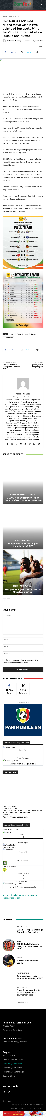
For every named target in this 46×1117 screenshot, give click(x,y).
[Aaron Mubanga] (5, 40)
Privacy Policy (9, 1026)
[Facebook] (7, 443)
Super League (27, 21)
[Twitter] (25, 443)
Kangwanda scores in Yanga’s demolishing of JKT (23, 544)
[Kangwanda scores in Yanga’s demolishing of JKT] (23, 526)
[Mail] (21, 443)
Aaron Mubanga (15, 41)
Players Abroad (22, 540)
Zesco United (8, 338)
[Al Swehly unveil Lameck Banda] (9, 960)
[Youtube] (39, 443)
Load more (22, 1002)
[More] (37, 52)
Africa (19, 957)
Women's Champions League (22, 494)
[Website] (30, 443)
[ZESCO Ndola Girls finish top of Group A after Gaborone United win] (23, 481)
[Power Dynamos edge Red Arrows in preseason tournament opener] (9, 991)
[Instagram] (12, 443)
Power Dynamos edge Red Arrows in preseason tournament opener (29, 992)
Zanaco (33, 334)
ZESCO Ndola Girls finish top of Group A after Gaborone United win (23, 499)
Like (9, 685)
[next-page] (8, 600)
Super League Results (12, 1067)
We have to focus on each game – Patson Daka (11, 367)
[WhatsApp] (34, 443)
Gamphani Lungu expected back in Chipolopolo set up (23, 590)
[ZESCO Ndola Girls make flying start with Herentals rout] (9, 945)
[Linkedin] (16, 443)
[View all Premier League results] (23, 827)
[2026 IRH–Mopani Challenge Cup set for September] (9, 930)
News (18, 21)
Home (5, 16)
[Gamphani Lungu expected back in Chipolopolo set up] (23, 572)
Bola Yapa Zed (14, 16)
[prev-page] (4, 600)
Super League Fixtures (12, 1063)
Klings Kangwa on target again (35, 366)
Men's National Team (22, 586)
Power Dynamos (22, 334)
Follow (23, 685)
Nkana (12, 334)
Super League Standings (13, 1071)
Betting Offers (9, 1076)
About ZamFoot (9, 1055)
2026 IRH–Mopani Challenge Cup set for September (30, 931)
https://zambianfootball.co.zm (23, 397)
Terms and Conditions (12, 1030)
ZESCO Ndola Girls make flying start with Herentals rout (29, 946)
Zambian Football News (13, 1059)
